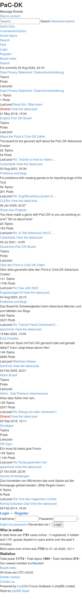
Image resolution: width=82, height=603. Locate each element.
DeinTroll (6, 366)
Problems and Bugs (13, 173)
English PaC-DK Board (15, 118)
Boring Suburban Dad (15, 503)
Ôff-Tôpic (6, 444)
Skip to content (10, 16)
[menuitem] (13, 31)
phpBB (21, 586)
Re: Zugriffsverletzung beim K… (34, 196)
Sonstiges (7, 425)
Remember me (39, 524)
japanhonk (7, 329)
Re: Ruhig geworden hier (30, 462)
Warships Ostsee (24, 361)
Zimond (5, 109)
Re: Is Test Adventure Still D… (33, 233)
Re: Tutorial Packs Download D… (36, 324)
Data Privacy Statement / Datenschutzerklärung (32, 72)
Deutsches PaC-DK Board (18, 246)
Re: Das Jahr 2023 (25, 288)
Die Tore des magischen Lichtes (34, 499)
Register (21, 513)
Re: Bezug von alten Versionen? (35, 412)
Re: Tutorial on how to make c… (34, 159)
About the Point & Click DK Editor (22, 136)
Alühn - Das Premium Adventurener (24, 393)
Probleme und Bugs (13, 301)
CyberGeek (7, 164)
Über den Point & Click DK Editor (22, 265)
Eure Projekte (9, 338)
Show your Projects (13, 210)
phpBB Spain (21, 590)
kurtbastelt (35, 563)
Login (4, 513)
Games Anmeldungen (15, 476)
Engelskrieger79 (11, 292)
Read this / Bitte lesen (28, 104)
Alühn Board (8, 375)
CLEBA (5, 200)
